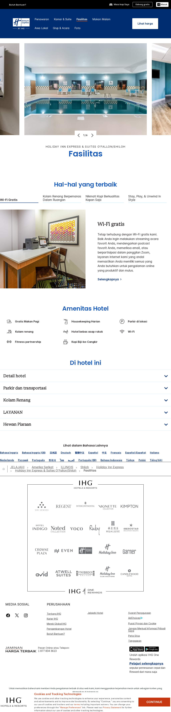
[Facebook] (8, 615)
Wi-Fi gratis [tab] (9, 200)
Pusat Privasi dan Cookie (142, 623)
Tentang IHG (54, 613)
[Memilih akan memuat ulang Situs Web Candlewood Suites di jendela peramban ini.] (129, 573)
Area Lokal (41, 28)
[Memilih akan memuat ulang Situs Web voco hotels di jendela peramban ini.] (76, 528)
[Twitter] (17, 615)
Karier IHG (52, 618)
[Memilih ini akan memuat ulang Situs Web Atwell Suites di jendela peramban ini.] (63, 573)
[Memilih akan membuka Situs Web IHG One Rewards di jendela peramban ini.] (85, 591)
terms (77, 704)
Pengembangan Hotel (59, 628)
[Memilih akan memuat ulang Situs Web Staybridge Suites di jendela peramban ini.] (85, 573)
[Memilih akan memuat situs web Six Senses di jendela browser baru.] (42, 505)
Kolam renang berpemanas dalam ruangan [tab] (62, 198)
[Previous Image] (79, 135)
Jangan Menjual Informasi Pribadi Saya (146, 629)
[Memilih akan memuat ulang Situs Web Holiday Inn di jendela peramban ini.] (107, 551)
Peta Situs (134, 635)
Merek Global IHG (56, 623)
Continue (154, 701)
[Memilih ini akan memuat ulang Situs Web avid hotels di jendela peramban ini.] (42, 573)
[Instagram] (26, 615)
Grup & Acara (61, 28)
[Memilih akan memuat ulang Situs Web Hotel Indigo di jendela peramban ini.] (40, 528)
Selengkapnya (108, 279)
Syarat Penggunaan (139, 612)
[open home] (5, 469)
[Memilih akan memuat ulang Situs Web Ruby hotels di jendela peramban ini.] (94, 528)
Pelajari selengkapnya (146, 663)
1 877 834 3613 (47, 651)
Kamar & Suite (62, 19)
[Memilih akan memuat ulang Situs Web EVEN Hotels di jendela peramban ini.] (63, 551)
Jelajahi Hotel (95, 612)
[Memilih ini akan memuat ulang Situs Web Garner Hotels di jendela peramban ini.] (129, 551)
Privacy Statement (112, 707)
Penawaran (42, 19)
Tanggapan (134, 640)
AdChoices (134, 617)
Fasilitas (81, 19)
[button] (162, 4)
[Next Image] (92, 135)
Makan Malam (101, 19)
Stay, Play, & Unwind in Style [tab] (144, 198)
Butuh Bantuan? (17, 5)
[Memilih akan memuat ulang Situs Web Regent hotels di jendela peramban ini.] (63, 505)
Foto (77, 28)
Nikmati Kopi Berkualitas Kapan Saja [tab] (102, 198)
